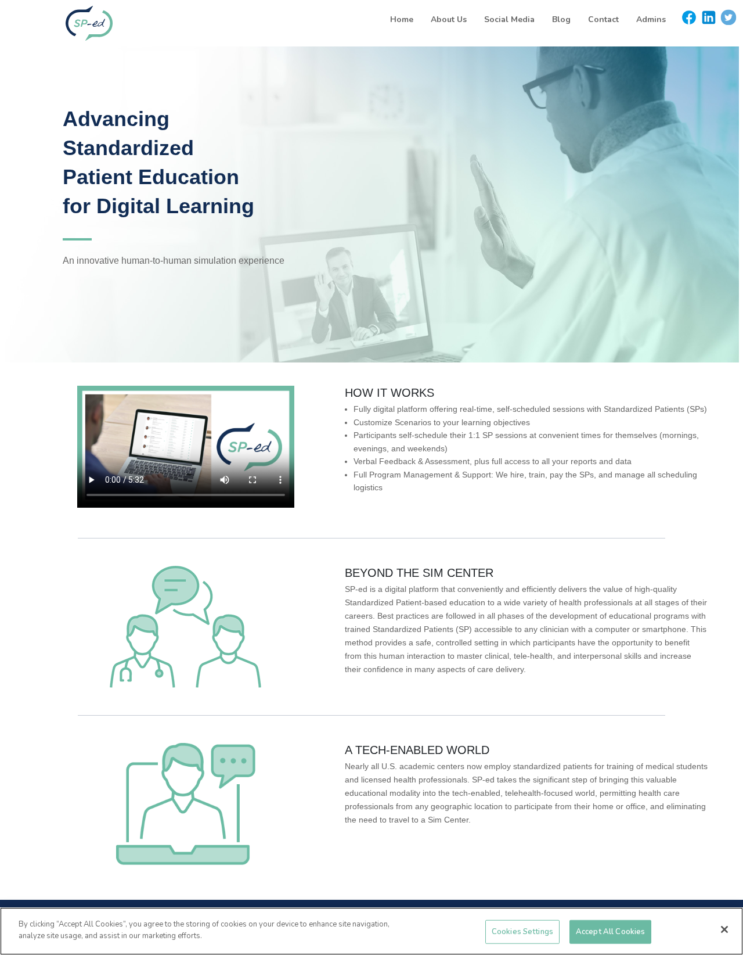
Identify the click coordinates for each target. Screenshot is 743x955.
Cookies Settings (522, 932)
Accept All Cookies (610, 932)
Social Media (509, 19)
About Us (449, 19)
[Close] (724, 929)
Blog (561, 19)
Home (401, 19)
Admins (651, 19)
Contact (603, 19)
